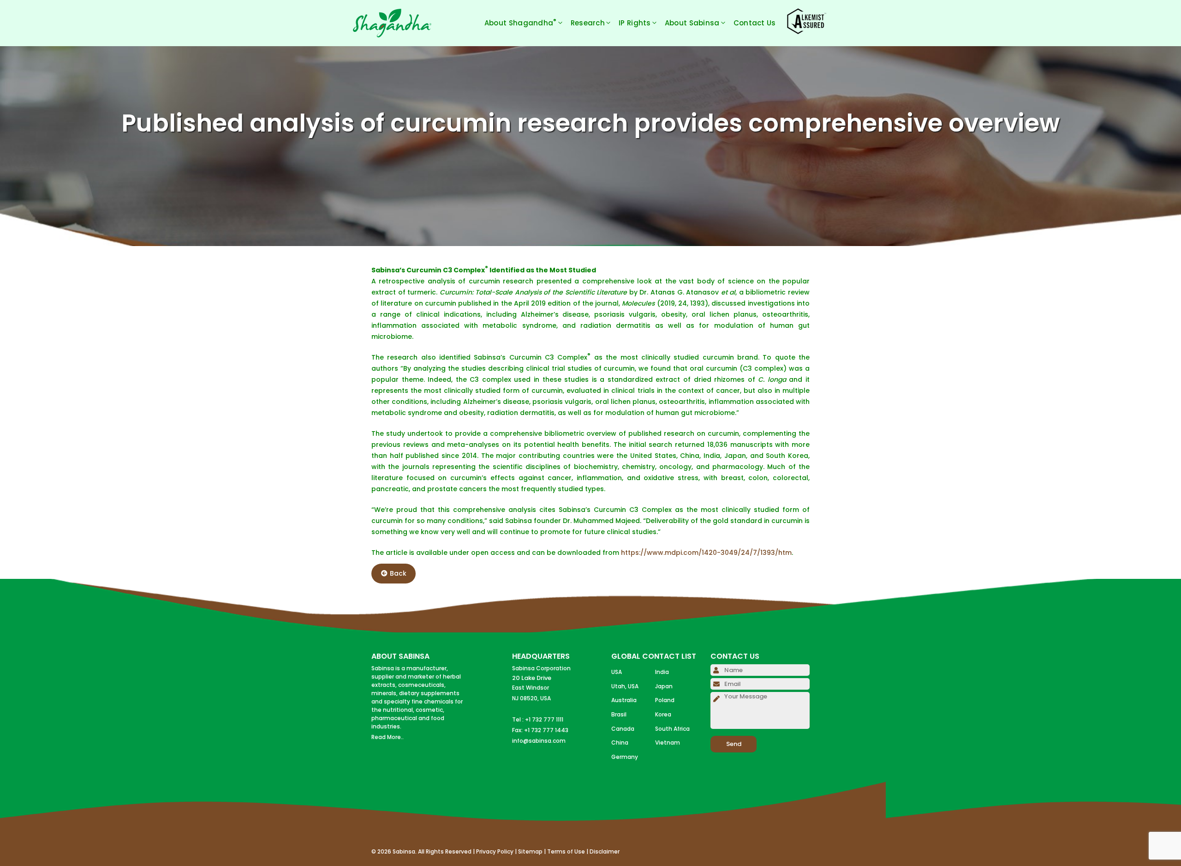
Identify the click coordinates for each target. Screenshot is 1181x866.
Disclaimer (605, 851)
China (619, 742)
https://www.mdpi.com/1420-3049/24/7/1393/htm (706, 552)
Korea (663, 714)
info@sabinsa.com (539, 741)
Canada (622, 729)
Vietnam (667, 742)
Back (398, 573)
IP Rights (635, 23)
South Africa (672, 729)
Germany (624, 757)
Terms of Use (566, 851)
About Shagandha (520, 22)
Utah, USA (624, 686)
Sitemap (530, 851)
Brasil (618, 714)
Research (588, 23)
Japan (664, 686)
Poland (664, 700)
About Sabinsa (692, 23)
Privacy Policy (494, 851)
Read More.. (387, 737)
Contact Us (755, 23)
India (662, 672)
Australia (624, 700)
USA (616, 672)
